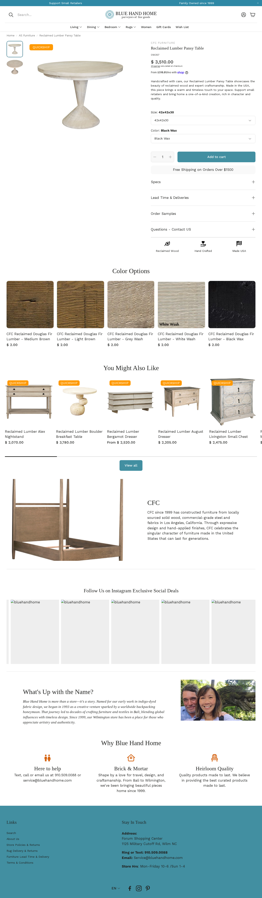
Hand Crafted (203, 250)
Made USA (239, 250)
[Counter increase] (170, 157)
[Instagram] (139, 888)
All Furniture (27, 35)
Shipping (155, 66)
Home (11, 35)
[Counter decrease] (154, 157)
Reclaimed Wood (167, 250)
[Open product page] (30, 304)
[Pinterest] (148, 888)
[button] (35, 15)
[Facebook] (130, 888)
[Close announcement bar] (258, 3)
